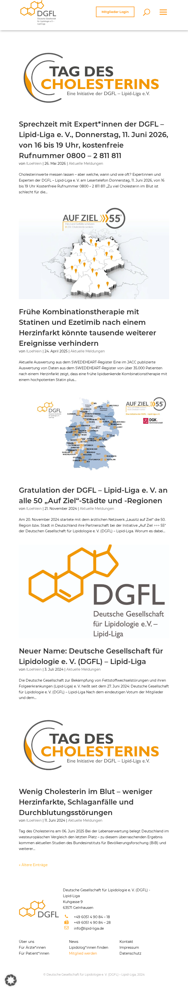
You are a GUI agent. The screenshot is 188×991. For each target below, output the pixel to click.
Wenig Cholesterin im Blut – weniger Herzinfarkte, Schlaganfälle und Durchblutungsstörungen (86, 802)
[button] (11, 980)
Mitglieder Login (115, 12)
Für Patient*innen (34, 953)
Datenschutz (130, 953)
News (73, 941)
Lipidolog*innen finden (88, 947)
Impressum (129, 947)
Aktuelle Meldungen (86, 163)
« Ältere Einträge (33, 865)
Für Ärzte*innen (32, 947)
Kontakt (126, 941)
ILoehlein (34, 163)
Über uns (26, 941)
